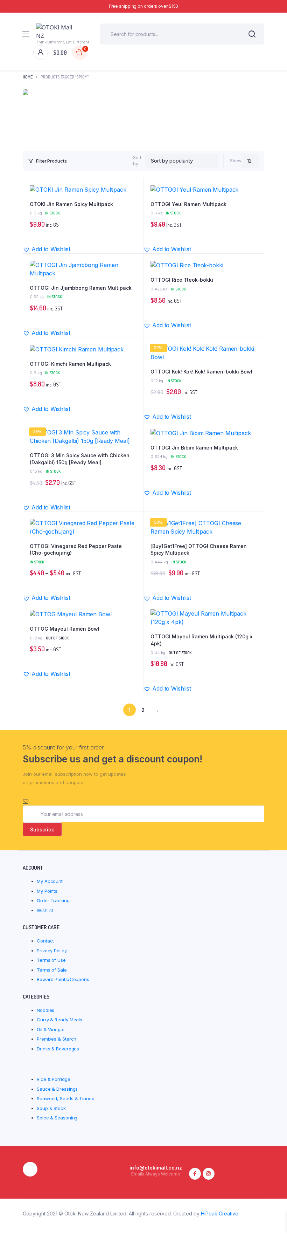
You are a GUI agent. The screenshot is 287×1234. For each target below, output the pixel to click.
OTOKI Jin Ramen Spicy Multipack (71, 204)
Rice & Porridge (53, 1079)
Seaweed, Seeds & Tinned (65, 1098)
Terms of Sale (52, 970)
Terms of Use (51, 960)
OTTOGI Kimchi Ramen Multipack (70, 364)
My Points (47, 891)
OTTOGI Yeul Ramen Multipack (188, 204)
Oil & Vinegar (51, 1029)
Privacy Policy (52, 950)
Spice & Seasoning (57, 1117)
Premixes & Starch (56, 1039)
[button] (134, 190)
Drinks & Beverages (58, 1048)
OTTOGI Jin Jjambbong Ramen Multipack (81, 288)
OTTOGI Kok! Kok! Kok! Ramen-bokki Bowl (201, 372)
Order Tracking (53, 900)
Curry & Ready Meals (59, 1019)
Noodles (45, 1010)
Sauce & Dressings (57, 1089)
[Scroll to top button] (276, 1206)
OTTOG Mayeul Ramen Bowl (64, 629)
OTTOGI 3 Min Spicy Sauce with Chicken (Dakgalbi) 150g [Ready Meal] (80, 458)
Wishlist (45, 910)
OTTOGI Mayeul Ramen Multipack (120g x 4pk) (201, 639)
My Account (50, 881)
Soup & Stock (51, 1108)
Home (28, 77)
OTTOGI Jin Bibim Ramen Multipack (194, 448)
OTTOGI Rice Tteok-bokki (181, 280)
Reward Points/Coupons (63, 979)
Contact (45, 941)
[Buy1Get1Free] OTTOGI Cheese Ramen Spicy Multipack (198, 549)
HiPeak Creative (219, 1213)
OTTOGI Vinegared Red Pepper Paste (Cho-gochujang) (76, 549)
